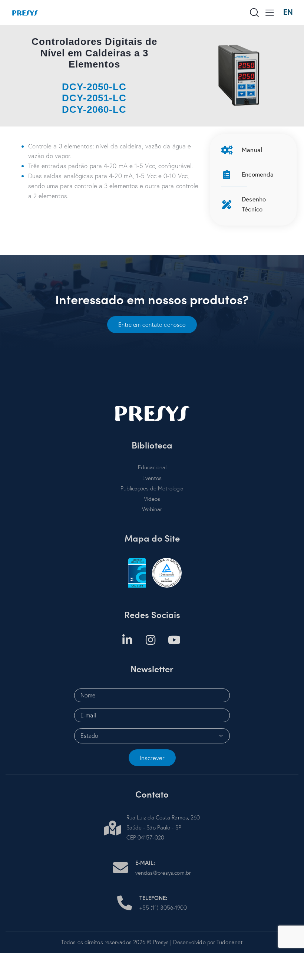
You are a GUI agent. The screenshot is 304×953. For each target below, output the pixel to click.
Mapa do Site (152, 537)
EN (288, 12)
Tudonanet (230, 942)
